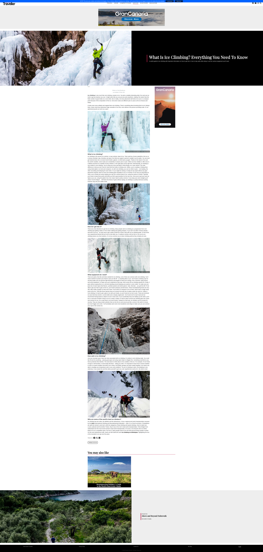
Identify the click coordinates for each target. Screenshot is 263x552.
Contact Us (136, 546)
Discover (144, 3)
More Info (179, 1)
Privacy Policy (82, 546)
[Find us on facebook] (253, 3)
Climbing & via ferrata (92, 442)
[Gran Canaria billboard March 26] (131, 17)
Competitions (125, 3)
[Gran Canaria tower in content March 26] (165, 107)
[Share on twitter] (97, 438)
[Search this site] (260, 3)
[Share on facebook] (94, 438)
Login (239, 546)
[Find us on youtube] (255, 3)
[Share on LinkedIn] (99, 438)
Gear (116, 3)
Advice (135, 3)
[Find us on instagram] (258, 3)
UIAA (92, 423)
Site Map (190, 546)
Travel (109, 3)
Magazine (153, 3)
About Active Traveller (28, 546)
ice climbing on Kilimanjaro (130, 432)
